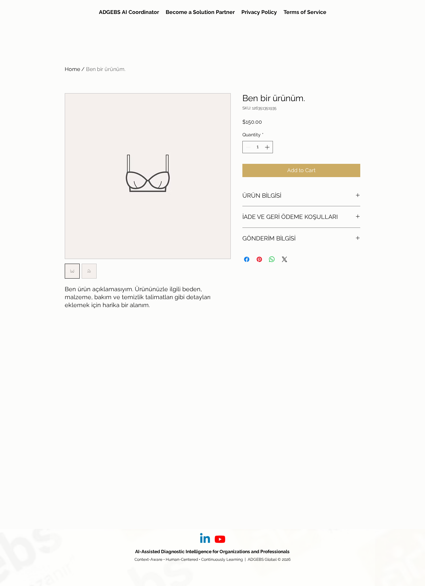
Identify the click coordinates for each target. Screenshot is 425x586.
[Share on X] (285, 259)
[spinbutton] (258, 147)
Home (72, 69)
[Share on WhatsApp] (272, 259)
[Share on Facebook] (247, 259)
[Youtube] (220, 539)
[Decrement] (247, 147)
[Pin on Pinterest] (259, 259)
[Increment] (268, 147)
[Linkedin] (205, 539)
